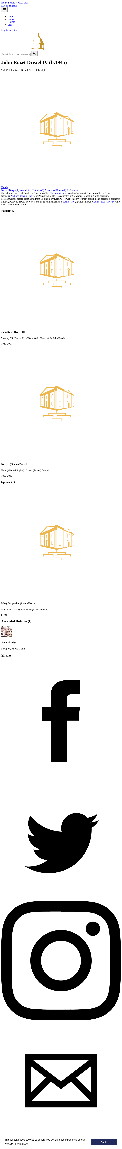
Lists (26, 2)
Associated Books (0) (55, 190)
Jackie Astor (69, 201)
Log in (4, 5)
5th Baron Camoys (59, 193)
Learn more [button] (21, 1144)
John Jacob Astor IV (104, 201)
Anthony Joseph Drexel (22, 196)
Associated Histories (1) (32, 190)
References (72, 190)
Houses (19, 2)
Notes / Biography (10, 190)
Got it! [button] (104, 1142)
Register (13, 5)
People (11, 2)
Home (4, 2)
